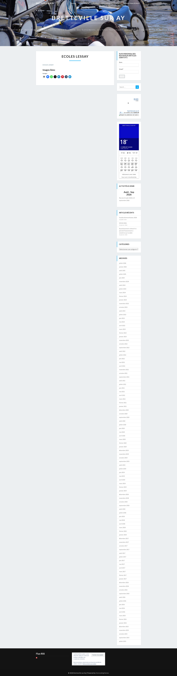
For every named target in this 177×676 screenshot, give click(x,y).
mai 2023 (122, 322)
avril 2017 (122, 568)
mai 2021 (122, 391)
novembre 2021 (124, 369)
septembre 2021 (124, 377)
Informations (106, 3)
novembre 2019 (124, 454)
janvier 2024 (123, 300)
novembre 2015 (124, 630)
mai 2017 (122, 564)
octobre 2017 (123, 546)
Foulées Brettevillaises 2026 (128, 217)
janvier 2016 (123, 623)
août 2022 (122, 351)
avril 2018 (122, 524)
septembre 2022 (124, 347)
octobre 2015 (123, 634)
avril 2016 (122, 612)
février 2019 (122, 487)
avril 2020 (122, 436)
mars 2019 (122, 483)
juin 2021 (122, 388)
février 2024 (122, 296)
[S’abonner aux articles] (36, 658)
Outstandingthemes (102, 673)
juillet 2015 (122, 641)
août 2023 (122, 311)
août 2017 (122, 553)
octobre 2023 (123, 307)
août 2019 (122, 465)
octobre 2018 (123, 502)
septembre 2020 (124, 417)
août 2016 (122, 597)
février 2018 (122, 531)
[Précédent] (121, 193)
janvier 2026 (123, 267)
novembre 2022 (124, 340)
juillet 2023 (122, 314)
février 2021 (122, 403)
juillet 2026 (122, 263)
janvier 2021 (123, 406)
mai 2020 (122, 432)
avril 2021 (122, 395)
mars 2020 (122, 439)
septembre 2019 (124, 461)
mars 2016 (122, 615)
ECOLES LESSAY (48, 65)
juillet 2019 (122, 469)
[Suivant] (137, 193)
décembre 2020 (124, 410)
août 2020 (122, 421)
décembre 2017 (124, 538)
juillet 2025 (122, 274)
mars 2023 (122, 329)
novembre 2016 (124, 586)
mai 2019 (122, 476)
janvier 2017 (123, 579)
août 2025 (122, 270)
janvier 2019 (123, 491)
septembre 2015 (124, 638)
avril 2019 (122, 480)
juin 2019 (122, 472)
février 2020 (122, 443)
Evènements (83, 3)
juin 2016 (122, 604)
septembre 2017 (124, 549)
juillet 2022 (122, 355)
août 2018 (122, 509)
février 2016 (122, 619)
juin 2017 (122, 560)
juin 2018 (122, 516)
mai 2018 (122, 520)
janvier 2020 (123, 447)
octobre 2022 (123, 344)
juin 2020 (122, 428)
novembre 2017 (124, 542)
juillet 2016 (122, 601)
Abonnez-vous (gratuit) (131, 3)
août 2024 (122, 285)
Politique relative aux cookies (89, 664)
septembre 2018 (124, 505)
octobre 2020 (123, 414)
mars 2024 (122, 292)
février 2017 (122, 575)
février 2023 (122, 333)
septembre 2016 (124, 593)
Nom (120, 62)
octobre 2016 (123, 590)
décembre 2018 (124, 494)
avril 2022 (122, 366)
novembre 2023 (124, 303)
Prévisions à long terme (129, 174)
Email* (121, 69)
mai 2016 (122, 608)
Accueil (73, 3)
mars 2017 (122, 571)
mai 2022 (122, 362)
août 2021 (122, 381)
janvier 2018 (123, 535)
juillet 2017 (122, 557)
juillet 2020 (122, 425)
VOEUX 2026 (123, 223)
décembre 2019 (124, 450)
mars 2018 (122, 527)
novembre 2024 (124, 281)
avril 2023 (122, 325)
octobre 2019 (123, 458)
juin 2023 (122, 318)
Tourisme (94, 3)
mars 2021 (122, 399)
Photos (117, 3)
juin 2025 (122, 278)
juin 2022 (122, 359)
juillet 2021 (122, 384)
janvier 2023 (123, 336)
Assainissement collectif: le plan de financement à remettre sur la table (127, 231)
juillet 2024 (122, 289)
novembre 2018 (124, 498)
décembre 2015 (124, 626)
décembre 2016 (124, 582)
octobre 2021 (123, 373)
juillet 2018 (122, 513)
